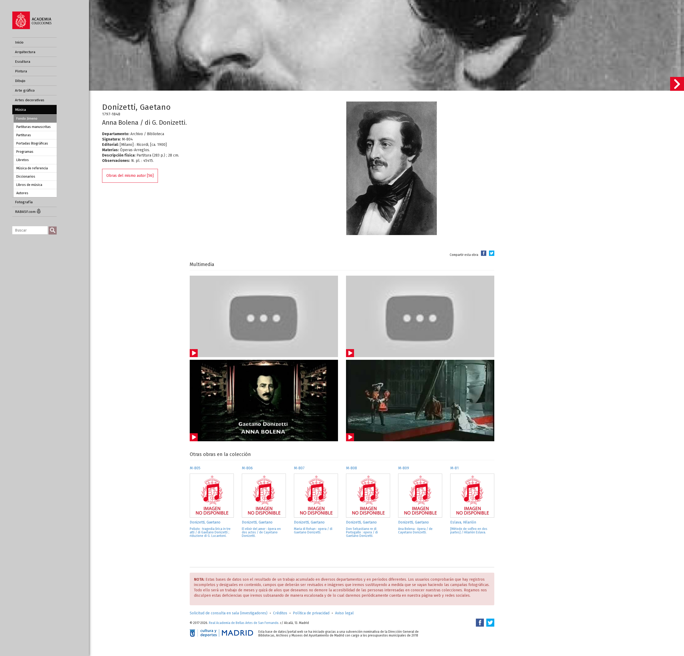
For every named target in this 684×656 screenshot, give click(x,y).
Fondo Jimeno (26, 118)
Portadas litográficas (32, 143)
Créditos (280, 613)
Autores (22, 193)
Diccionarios (25, 176)
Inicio (19, 42)
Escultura (22, 61)
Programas (24, 152)
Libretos (22, 160)
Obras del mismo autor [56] (130, 175)
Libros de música (29, 185)
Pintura (21, 71)
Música (20, 109)
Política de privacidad (311, 613)
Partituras (23, 135)
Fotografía (24, 202)
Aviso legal (344, 613)
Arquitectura (25, 52)
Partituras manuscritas (33, 127)
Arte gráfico (25, 90)
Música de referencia (32, 168)
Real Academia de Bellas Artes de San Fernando (243, 623)
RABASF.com (26, 211)
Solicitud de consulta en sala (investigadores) (228, 613)
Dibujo (20, 81)
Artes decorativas (29, 100)
